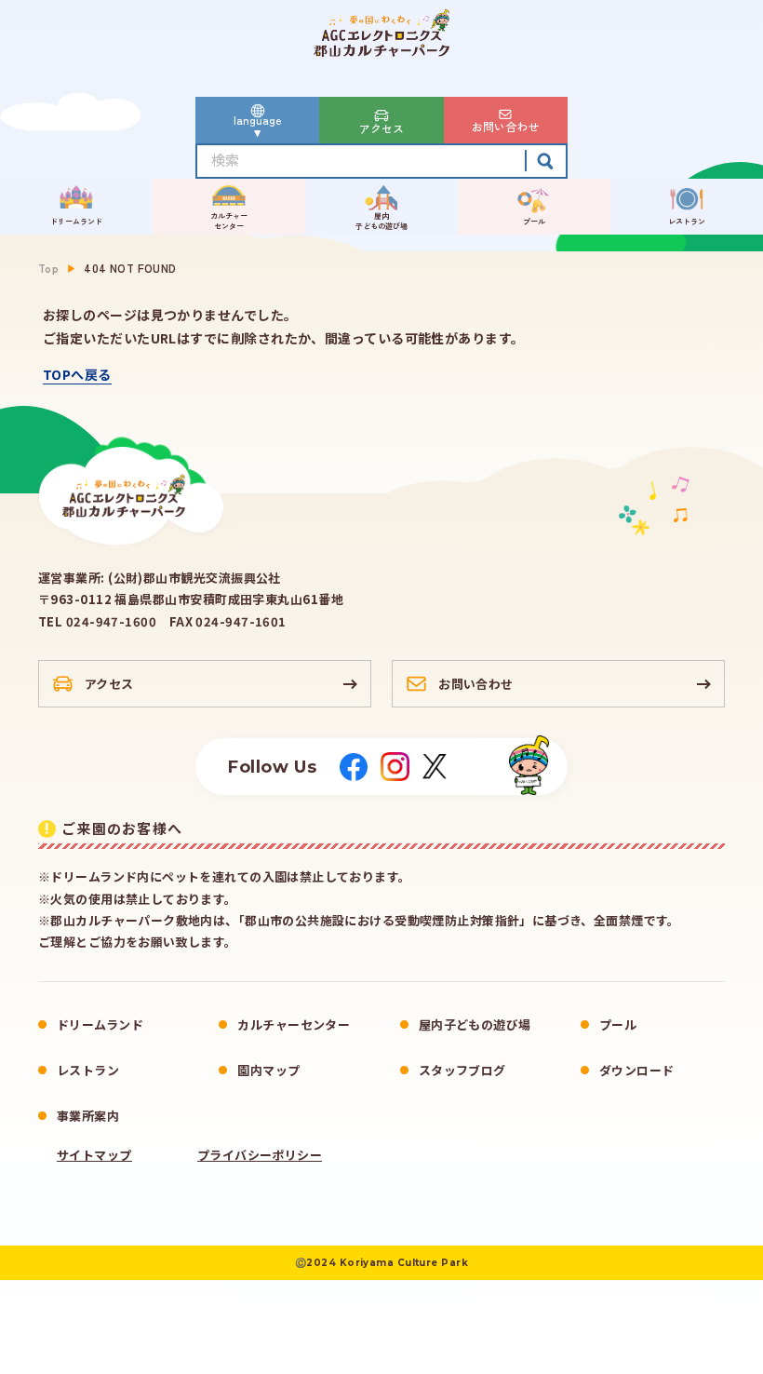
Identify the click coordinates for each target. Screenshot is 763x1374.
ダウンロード (637, 1070)
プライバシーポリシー (260, 1155)
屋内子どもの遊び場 (475, 1024)
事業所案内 (88, 1116)
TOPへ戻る (77, 374)
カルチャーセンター (293, 1024)
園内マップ (268, 1070)
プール (617, 1024)
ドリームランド (100, 1024)
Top (48, 268)
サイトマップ (94, 1155)
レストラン (88, 1070)
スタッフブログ (462, 1070)
